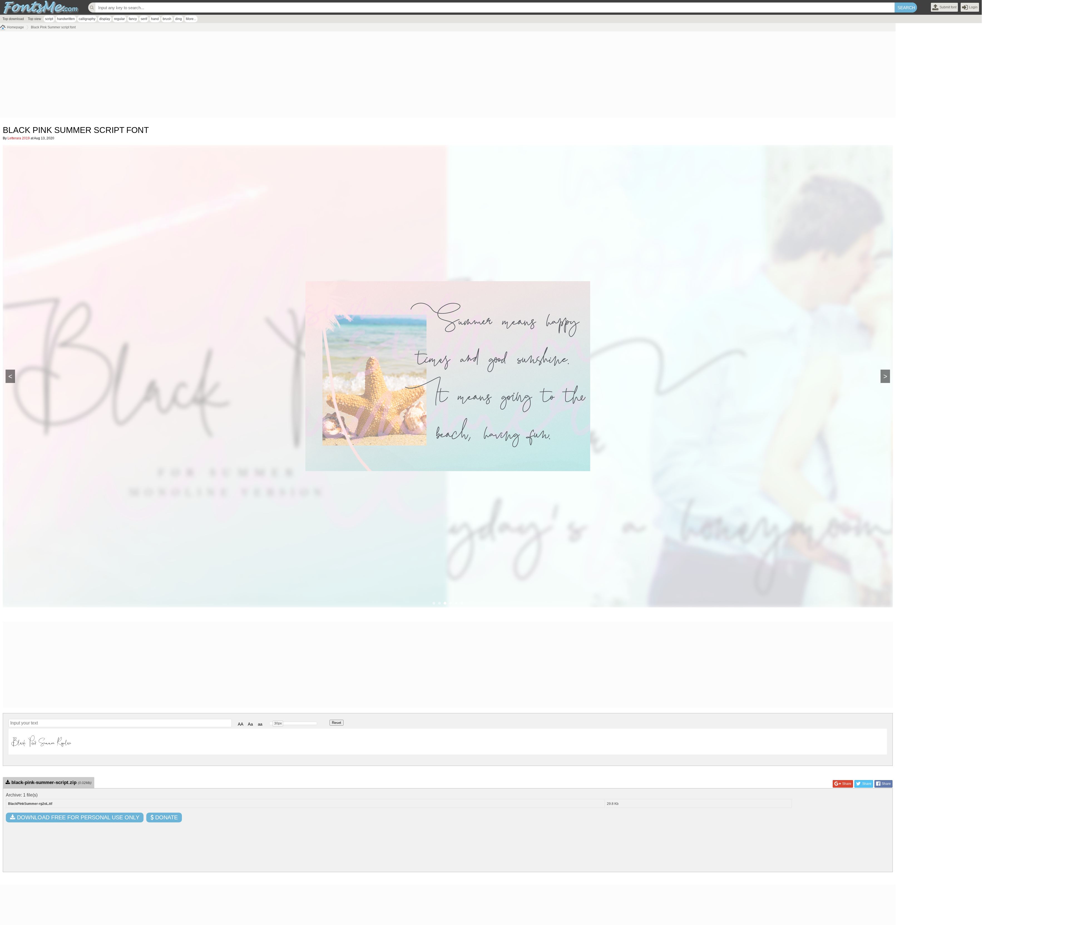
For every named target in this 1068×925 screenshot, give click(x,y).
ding (178, 19)
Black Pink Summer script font (53, 27)
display (104, 19)
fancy (133, 19)
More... (191, 19)
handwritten (66, 19)
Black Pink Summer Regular (41, 741)
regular (119, 19)
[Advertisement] (167, 76)
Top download (13, 19)
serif (144, 19)
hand (155, 19)
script (49, 19)
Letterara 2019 (19, 138)
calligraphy (87, 19)
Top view (34, 19)
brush (167, 19)
